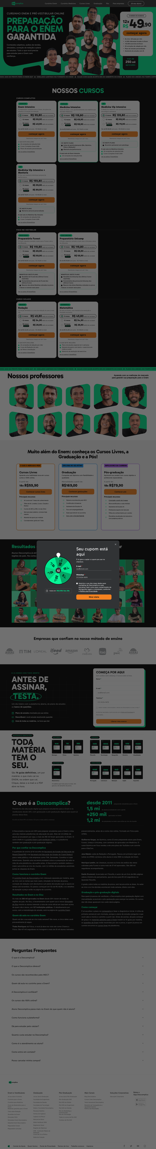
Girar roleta (94, 597)
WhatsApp (80, 575)
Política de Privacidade (88, 591)
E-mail (79, 566)
